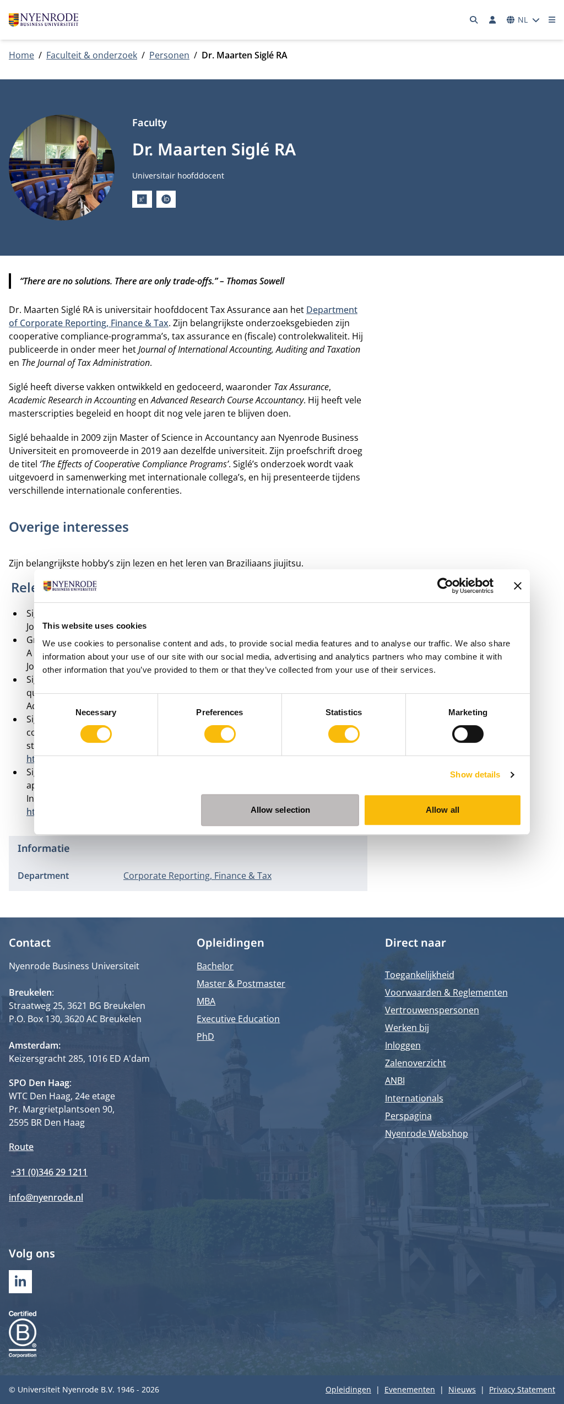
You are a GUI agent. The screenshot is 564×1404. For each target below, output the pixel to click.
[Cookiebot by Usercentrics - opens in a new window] (445, 585)
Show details (475, 774)
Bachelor (215, 966)
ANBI (395, 1080)
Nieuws (462, 1389)
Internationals (414, 1098)
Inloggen (403, 1045)
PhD (205, 1036)
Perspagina (408, 1116)
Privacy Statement (522, 1389)
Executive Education (238, 1019)
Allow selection (281, 809)
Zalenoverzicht (415, 1063)
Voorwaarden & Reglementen (446, 992)
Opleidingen (348, 1389)
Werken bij (407, 1028)
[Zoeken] (474, 20)
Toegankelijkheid (419, 975)
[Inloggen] (492, 20)
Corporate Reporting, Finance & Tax (197, 876)
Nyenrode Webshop (426, 1133)
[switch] (220, 734)
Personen (169, 55)
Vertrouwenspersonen (432, 1010)
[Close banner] (518, 586)
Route (21, 1147)
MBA (206, 1001)
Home (21, 55)
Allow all (442, 809)
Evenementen (409, 1389)
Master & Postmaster (241, 984)
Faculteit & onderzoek (91, 55)
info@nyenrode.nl (46, 1197)
